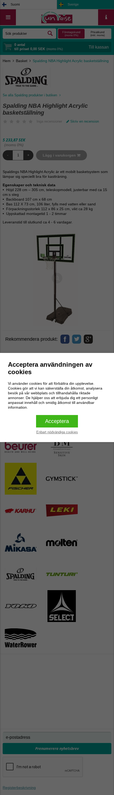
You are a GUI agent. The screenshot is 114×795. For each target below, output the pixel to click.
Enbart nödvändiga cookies (57, 432)
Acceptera (57, 421)
